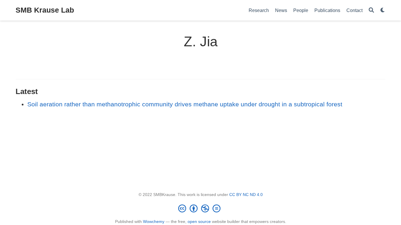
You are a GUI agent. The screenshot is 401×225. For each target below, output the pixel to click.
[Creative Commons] (200, 208)
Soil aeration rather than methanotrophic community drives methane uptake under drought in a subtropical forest (184, 104)
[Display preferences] (382, 10)
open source (199, 221)
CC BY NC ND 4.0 (246, 194)
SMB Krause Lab (45, 10)
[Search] (371, 10)
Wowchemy (153, 221)
